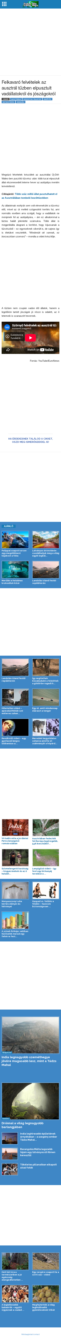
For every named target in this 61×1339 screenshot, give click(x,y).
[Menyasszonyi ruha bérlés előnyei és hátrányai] (15, 890)
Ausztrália (16, 99)
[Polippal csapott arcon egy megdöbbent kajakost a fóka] (15, 540)
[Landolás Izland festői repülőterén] (46, 570)
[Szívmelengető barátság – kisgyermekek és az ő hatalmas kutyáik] (15, 857)
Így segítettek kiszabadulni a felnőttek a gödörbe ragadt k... (45, 681)
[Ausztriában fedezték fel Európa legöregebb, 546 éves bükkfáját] (46, 827)
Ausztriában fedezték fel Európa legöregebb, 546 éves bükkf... (45, 841)
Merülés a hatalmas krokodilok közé (12, 581)
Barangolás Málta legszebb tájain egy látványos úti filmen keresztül (37, 1152)
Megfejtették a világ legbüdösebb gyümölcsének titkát (43, 1307)
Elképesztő (6, 1052)
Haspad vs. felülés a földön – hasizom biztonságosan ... (43, 904)
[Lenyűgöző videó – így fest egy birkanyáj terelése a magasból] (46, 857)
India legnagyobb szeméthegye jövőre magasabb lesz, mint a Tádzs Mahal (29, 1061)
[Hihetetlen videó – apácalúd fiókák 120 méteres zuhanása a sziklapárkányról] (15, 697)
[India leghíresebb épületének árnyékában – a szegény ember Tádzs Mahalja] (10, 1138)
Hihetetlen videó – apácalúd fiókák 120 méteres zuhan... (12, 711)
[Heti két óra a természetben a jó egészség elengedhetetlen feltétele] (15, 1261)
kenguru (20, 102)
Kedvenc (5, 1118)
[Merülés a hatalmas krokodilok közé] (15, 570)
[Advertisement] (30, 42)
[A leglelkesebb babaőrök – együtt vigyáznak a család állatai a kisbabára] (15, 1294)
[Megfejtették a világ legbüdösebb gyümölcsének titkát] (46, 1294)
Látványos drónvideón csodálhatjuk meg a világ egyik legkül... (45, 553)
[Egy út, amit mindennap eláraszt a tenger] (46, 697)
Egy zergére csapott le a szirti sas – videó (45, 1273)
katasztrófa (8, 102)
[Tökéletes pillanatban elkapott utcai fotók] (10, 1169)
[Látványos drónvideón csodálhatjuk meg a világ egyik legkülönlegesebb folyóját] (46, 540)
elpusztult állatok (32, 99)
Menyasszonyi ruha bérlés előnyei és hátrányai (12, 904)
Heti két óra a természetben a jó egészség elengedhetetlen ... (12, 1276)
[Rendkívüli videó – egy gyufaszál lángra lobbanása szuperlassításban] (15, 727)
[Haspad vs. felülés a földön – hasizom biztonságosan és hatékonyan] (46, 890)
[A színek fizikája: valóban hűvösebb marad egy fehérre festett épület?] (15, 920)
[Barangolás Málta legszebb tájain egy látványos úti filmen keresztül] (10, 1154)
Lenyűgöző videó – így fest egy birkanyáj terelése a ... (44, 871)
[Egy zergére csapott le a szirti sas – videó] (46, 1261)
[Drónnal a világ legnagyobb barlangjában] (30, 1101)
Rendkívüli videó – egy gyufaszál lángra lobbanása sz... (14, 741)
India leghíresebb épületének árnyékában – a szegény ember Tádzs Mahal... (38, 1136)
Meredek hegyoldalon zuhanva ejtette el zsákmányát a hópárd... (44, 741)
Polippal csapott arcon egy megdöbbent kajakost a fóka (14, 553)
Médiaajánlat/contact (30, 1334)
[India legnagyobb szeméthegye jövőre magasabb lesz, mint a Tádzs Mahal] (30, 1035)
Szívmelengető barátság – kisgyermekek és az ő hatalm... (15, 871)
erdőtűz (47, 99)
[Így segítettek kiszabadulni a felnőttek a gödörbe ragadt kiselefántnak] (46, 667)
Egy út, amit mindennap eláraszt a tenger (45, 709)
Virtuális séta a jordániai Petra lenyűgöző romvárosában (15, 841)
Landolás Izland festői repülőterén (44, 581)
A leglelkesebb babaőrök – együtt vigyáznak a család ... (13, 1307)
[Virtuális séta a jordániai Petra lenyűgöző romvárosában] (15, 827)
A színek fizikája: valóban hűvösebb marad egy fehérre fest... (15, 934)
